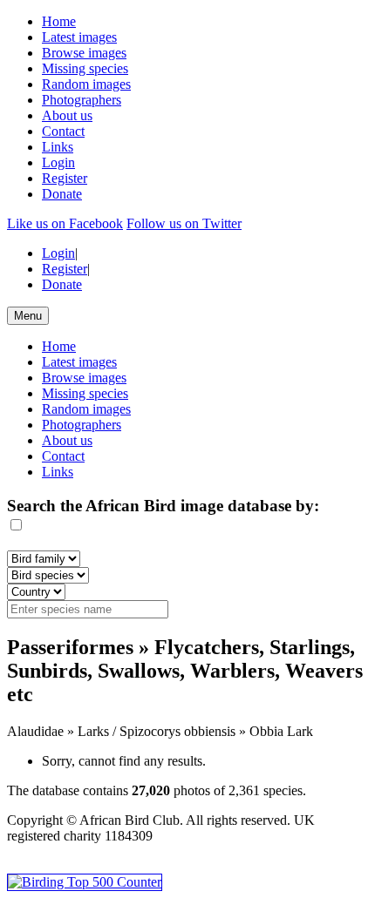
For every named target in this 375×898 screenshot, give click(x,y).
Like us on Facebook (65, 223)
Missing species (85, 68)
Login (58, 162)
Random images (86, 84)
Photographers (81, 99)
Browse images (84, 52)
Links (57, 146)
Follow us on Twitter (184, 223)
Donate (62, 193)
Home (59, 21)
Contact (63, 131)
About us (67, 115)
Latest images (79, 37)
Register (64, 178)
